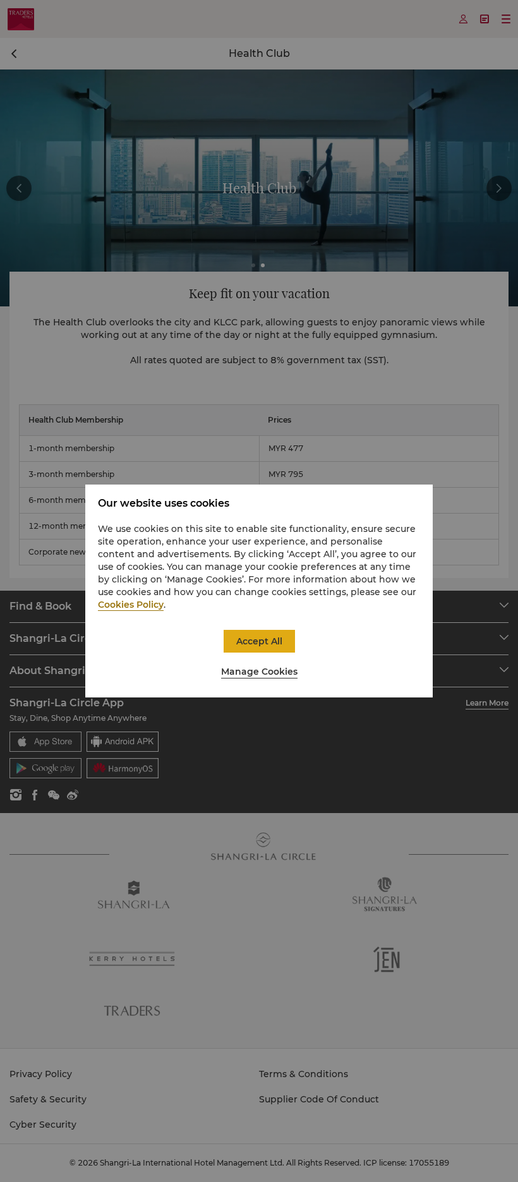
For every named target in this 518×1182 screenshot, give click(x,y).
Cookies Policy (131, 604)
